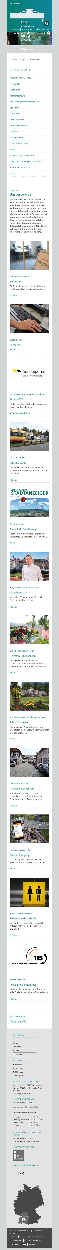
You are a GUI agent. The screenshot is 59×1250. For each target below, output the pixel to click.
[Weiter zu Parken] (29, 776)
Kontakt (27, 1240)
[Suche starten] (43, 20)
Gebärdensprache (19, 33)
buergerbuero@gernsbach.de (25, 1107)
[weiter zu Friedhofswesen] (29, 709)
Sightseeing (30, 37)
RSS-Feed (19, 1072)
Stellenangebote (41, 29)
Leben (27, 24)
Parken (13, 149)
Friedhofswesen (17, 119)
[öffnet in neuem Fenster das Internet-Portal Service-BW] (29, 386)
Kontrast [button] (16, 3)
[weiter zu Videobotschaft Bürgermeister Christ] (29, 580)
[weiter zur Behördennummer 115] (29, 972)
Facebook (19, 1064)
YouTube (19, 1068)
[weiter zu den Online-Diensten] (29, 332)
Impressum (39, 1236)
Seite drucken (18, 1016)
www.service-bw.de (21, 412)
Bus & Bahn (15, 113)
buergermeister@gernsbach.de (26, 1141)
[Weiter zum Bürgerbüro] (29, 269)
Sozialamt (14, 107)
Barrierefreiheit (26, 1236)
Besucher (27, 51)
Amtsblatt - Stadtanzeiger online (24, 101)
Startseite (14, 59)
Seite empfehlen (20, 1021)
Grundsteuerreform (19, 125)
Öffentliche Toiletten (19, 143)
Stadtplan (37, 1240)
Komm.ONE (15, 1233)
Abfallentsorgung (17, 95)
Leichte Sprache (39, 33)
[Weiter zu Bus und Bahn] (29, 450)
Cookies (14, 1236)
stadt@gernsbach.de (21, 1093)
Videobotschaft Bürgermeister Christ (26, 161)
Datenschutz (17, 1240)
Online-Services (17, 137)
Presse (16, 29)
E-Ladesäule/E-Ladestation (22, 155)
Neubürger (15, 83)
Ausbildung (27, 29)
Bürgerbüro (15, 89)
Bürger (15, 1043)
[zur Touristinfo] (29, 1155)
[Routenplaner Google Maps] (29, 1204)
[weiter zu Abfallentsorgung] (29, 842)
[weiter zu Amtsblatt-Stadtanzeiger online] (29, 516)
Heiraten (14, 131)
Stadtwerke (28, 76)
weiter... (13, 294)
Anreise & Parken (19, 1244)
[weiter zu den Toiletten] (29, 905)
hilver (12, 173)
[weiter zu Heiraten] (29, 643)
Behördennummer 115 (20, 167)
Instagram (19, 1075)
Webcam (32, 1244)
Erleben (27, 65)
